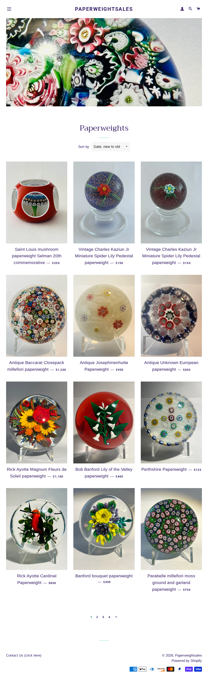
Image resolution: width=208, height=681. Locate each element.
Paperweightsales (104, 9)
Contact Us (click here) (23, 655)
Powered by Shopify (187, 661)
